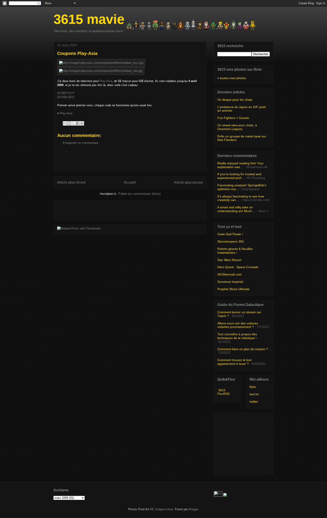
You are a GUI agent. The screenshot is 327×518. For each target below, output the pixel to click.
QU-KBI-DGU (65, 97)
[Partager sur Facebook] (77, 123)
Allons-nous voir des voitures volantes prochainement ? (237, 325)
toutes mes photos (233, 78)
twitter (254, 401)
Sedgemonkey (164, 509)
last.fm (254, 394)
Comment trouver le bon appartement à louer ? (234, 361)
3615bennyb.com (229, 274)
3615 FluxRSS (223, 392)
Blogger (193, 509)
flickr (253, 387)
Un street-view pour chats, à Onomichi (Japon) (237, 127)
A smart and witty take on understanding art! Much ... (236, 209)
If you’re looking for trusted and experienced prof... (239, 176)
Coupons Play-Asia (77, 53)
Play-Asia (106, 81)
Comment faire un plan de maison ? (242, 349)
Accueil (130, 182)
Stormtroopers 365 (230, 241)
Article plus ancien (188, 182)
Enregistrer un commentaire (80, 143)
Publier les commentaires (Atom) (139, 193)
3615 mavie (89, 19)
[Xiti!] (218, 495)
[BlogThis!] (69, 123)
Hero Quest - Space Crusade (237, 267)
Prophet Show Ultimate (233, 289)
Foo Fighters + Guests (233, 118)
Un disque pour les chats (234, 99)
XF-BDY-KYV (66, 93)
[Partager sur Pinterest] (82, 123)
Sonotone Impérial (230, 281)
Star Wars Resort (229, 260)
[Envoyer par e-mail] (65, 123)
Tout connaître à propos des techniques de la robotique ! (237, 336)
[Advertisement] (130, 162)
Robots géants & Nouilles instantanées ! (235, 250)
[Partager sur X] (73, 123)
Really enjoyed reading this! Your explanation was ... (240, 165)
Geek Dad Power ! (230, 234)
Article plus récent (71, 182)
